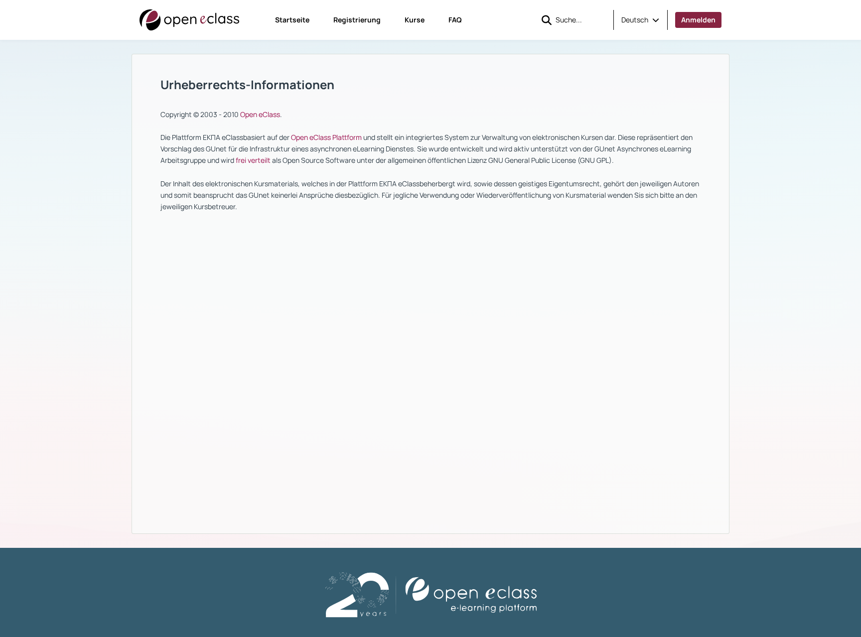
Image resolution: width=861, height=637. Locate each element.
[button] (640, 20)
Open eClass (260, 114)
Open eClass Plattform (326, 137)
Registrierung (357, 19)
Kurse (415, 19)
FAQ (455, 19)
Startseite (292, 19)
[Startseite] (189, 20)
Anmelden (698, 19)
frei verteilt (253, 160)
